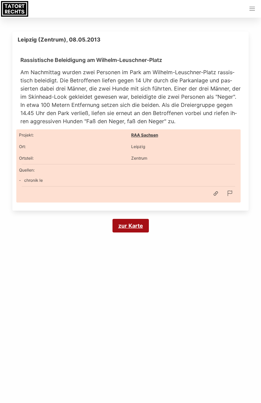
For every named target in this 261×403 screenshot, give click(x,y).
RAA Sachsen (144, 135)
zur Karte (130, 225)
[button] (252, 9)
